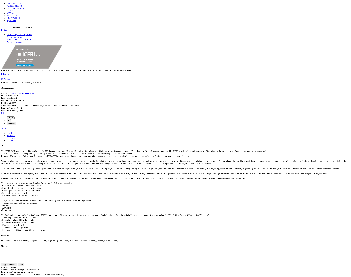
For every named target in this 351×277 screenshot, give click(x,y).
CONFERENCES (15, 3)
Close (21, 265)
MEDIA (10, 13)
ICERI (29, 39)
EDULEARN (20, 39)
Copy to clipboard (9, 265)
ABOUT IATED (14, 15)
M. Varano (5, 79)
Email (9, 133)
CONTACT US (14, 18)
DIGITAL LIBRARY (16, 8)
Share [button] (3, 128)
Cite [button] (3, 113)
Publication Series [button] (14, 37)
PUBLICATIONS (14, 6)
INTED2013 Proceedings (23, 93)
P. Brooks (5, 74)
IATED (14, 11)
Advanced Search (14, 42)
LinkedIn (11, 140)
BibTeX (10, 118)
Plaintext (11, 124)
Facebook (11, 135)
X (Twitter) (11, 138)
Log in (4, 30)
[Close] (32, 272)
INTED (10, 39)
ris (9, 121)
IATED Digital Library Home (19, 34)
